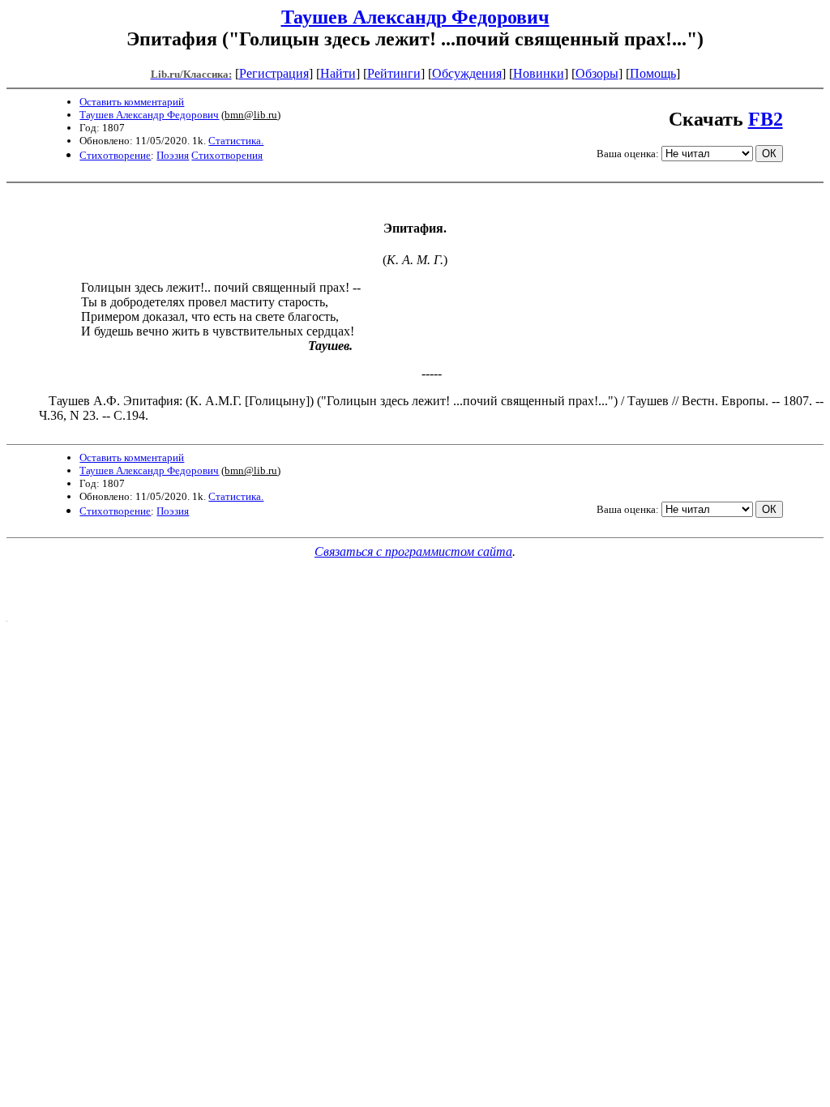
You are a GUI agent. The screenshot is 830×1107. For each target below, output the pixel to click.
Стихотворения (227, 155)
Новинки (538, 73)
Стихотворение (115, 155)
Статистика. (235, 141)
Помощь (653, 73)
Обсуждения (467, 73)
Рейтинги (394, 73)
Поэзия (172, 155)
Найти (338, 73)
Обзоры (596, 73)
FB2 (765, 119)
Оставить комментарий (131, 102)
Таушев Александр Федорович (415, 17)
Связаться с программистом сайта (413, 551)
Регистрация (274, 73)
